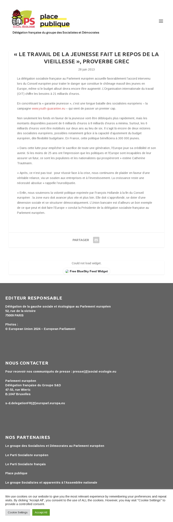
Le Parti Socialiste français (25, 464)
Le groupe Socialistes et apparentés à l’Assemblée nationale (51, 482)
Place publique (16, 473)
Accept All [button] (41, 512)
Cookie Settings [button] (18, 512)
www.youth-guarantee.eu (48, 108)
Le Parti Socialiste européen (26, 455)
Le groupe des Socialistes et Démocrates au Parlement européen (54, 445)
